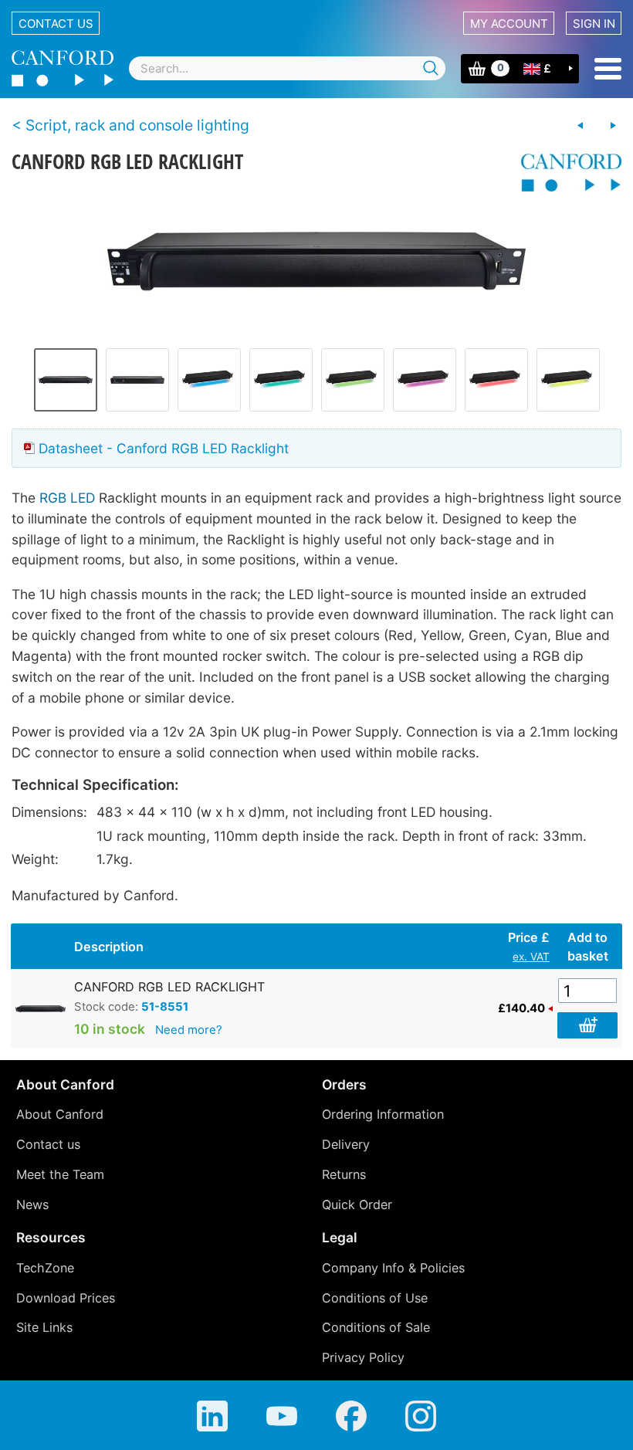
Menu (607, 69)
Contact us (56, 23)
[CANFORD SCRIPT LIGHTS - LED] (580, 125)
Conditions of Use (375, 1298)
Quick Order (357, 1204)
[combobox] (287, 68)
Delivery (346, 1144)
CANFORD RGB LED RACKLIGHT (169, 986)
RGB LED (67, 498)
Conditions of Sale (376, 1327)
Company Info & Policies (393, 1268)
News (32, 1204)
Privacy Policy (363, 1357)
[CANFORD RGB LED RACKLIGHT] (316, 259)
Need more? (188, 1030)
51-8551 (164, 1007)
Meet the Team (60, 1174)
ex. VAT (531, 956)
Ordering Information (383, 1114)
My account (509, 23)
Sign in (594, 23)
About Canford (59, 1114)
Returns (344, 1174)
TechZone (45, 1268)
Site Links (44, 1327)
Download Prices (65, 1298)
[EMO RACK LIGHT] (613, 125)
